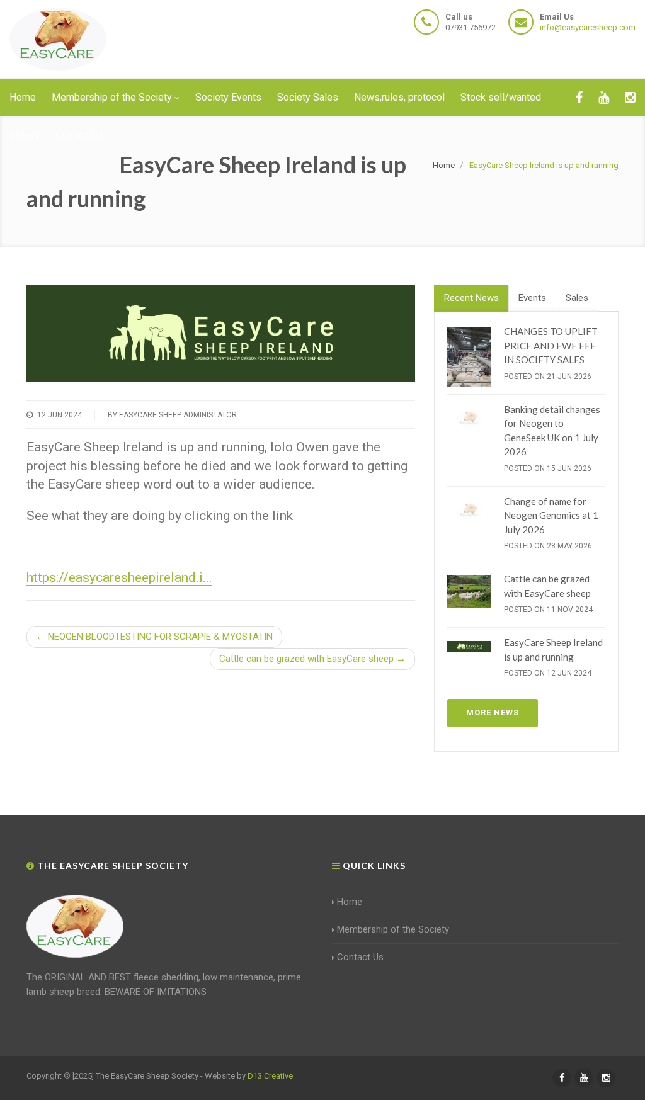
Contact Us (79, 135)
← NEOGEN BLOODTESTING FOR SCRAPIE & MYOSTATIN (154, 636)
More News (492, 712)
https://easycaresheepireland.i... (119, 577)
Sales (577, 297)
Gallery (24, 135)
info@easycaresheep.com (588, 27)
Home (22, 97)
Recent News (471, 297)
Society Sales (307, 97)
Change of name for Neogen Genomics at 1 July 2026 (551, 515)
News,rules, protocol (399, 97)
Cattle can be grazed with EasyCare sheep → (312, 658)
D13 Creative (270, 1075)
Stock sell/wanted (500, 97)
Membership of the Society (112, 97)
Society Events (228, 97)
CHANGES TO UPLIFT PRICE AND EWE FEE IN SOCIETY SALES (551, 345)
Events (532, 297)
